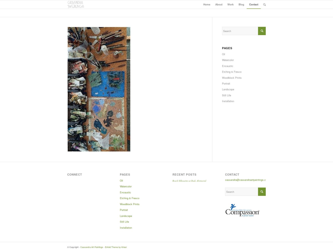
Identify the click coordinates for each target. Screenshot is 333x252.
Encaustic (227, 66)
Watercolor (228, 60)
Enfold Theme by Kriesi (116, 247)
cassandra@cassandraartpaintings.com (247, 180)
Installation (228, 101)
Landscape (228, 89)
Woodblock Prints (232, 77)
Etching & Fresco (231, 72)
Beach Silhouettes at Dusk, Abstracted (189, 180)
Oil (223, 54)
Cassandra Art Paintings (91, 247)
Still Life (226, 95)
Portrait (226, 83)
